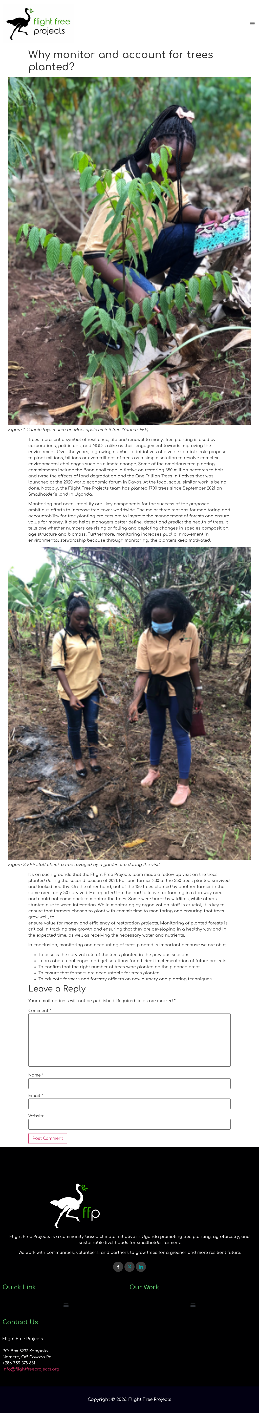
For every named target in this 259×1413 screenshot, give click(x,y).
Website (36, 1116)
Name (36, 1075)
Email (35, 1096)
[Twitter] (129, 1267)
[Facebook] (118, 1267)
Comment (39, 1011)
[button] (252, 23)
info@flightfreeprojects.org (31, 1369)
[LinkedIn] (141, 1267)
